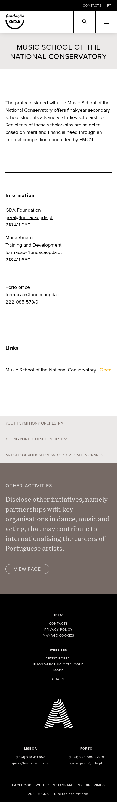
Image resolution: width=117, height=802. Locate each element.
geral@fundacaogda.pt (29, 217)
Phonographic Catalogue (58, 664)
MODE (58, 670)
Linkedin (83, 785)
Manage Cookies (59, 635)
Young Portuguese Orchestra (36, 439)
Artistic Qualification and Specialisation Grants (54, 455)
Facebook (21, 785)
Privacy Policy (58, 629)
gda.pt (58, 679)
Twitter (41, 785)
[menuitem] (109, 5)
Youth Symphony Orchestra (34, 423)
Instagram (62, 785)
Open (106, 369)
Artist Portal (58, 658)
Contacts (92, 5)
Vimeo (99, 785)
